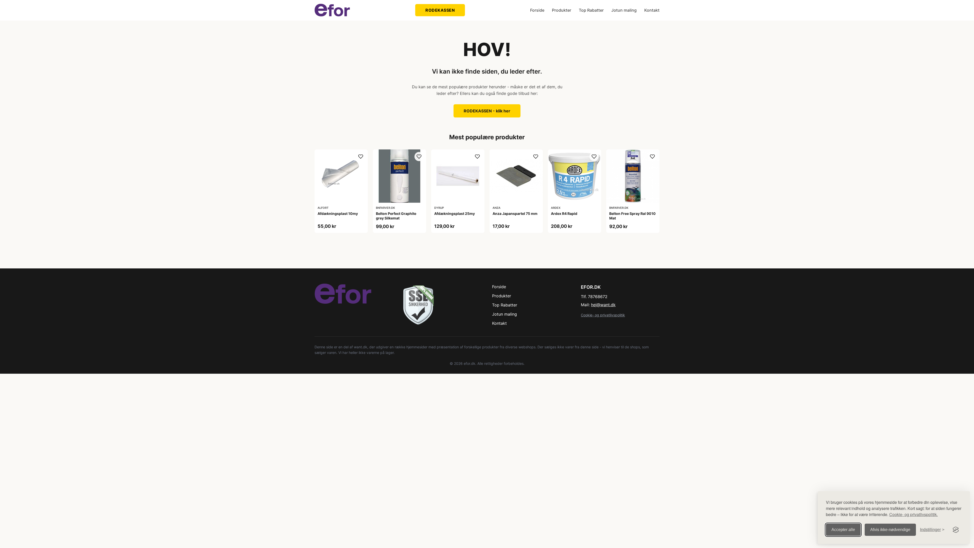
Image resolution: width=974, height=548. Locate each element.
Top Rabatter (591, 10)
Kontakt (651, 10)
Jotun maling (624, 10)
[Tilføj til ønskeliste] (360, 156)
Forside (537, 10)
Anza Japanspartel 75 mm (515, 213)
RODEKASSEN (440, 10)
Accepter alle (843, 529)
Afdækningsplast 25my (454, 213)
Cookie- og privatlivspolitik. (913, 514)
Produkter (561, 10)
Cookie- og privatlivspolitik (603, 315)
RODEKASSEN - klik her (487, 110)
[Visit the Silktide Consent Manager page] (956, 530)
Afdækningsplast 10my (338, 213)
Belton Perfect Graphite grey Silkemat (396, 215)
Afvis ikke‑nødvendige (890, 529)
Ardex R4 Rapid (564, 213)
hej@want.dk (603, 304)
